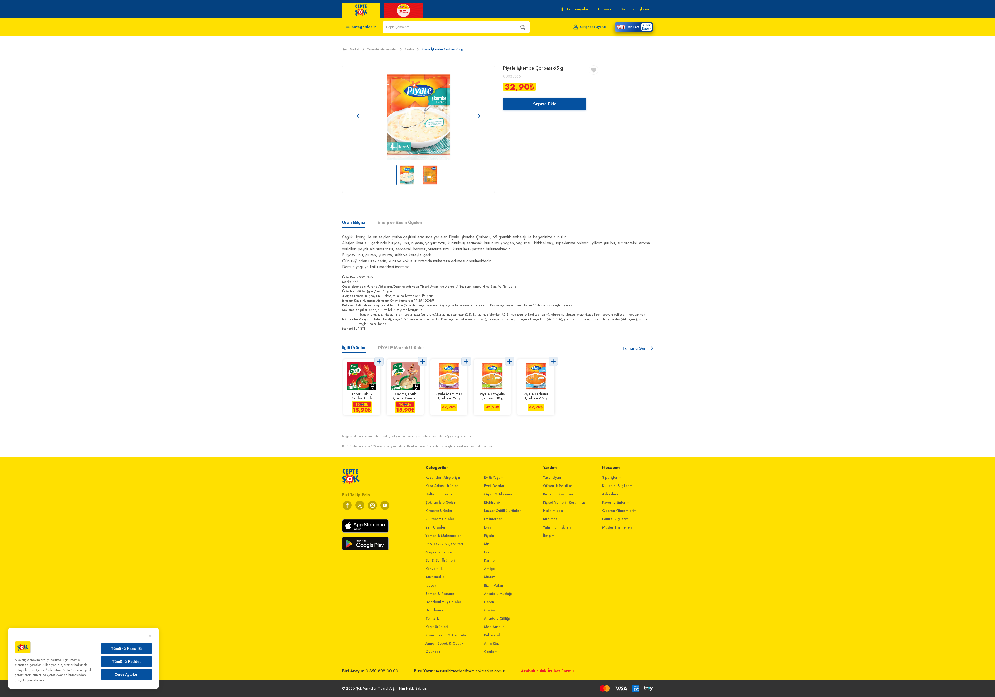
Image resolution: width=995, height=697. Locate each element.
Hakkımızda (553, 510)
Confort (490, 651)
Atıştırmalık (434, 577)
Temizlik (432, 618)
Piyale (489, 535)
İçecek (430, 585)
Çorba (409, 49)
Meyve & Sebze (438, 552)
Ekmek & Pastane (439, 593)
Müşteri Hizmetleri (617, 527)
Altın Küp (491, 643)
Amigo (489, 568)
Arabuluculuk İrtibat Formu (547, 671)
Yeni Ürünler (435, 527)
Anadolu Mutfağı (498, 593)
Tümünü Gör (634, 348)
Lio (486, 552)
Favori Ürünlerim (615, 502)
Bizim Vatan (493, 585)
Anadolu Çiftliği (497, 618)
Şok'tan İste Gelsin (440, 502)
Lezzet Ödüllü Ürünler (502, 510)
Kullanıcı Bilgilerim (617, 485)
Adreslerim (611, 494)
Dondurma (434, 610)
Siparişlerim (611, 477)
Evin (487, 527)
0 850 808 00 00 (382, 671)
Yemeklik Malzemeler (382, 49)
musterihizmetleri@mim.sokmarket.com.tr (470, 671)
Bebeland (492, 635)
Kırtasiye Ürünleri (439, 510)
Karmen (490, 560)
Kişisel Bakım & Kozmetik (445, 635)
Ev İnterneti (493, 519)
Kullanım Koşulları (558, 494)
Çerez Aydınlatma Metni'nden (57, 669)
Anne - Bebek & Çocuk (444, 643)
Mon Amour (494, 626)
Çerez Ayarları (126, 674)
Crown (489, 610)
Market (354, 49)
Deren (489, 601)
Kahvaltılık (434, 568)
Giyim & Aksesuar (499, 494)
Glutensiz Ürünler (439, 519)
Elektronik (492, 502)
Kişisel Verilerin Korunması (564, 502)
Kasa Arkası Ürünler (441, 485)
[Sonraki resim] (479, 115)
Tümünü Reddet (126, 661)
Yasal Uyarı (552, 477)
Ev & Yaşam (493, 477)
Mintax (489, 577)
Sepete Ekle (544, 104)
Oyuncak (432, 651)
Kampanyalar (577, 9)
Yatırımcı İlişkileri (557, 527)
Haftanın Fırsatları (440, 494)
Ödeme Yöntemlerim (619, 510)
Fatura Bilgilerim (615, 519)
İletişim (549, 535)
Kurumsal (550, 519)
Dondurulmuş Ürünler (443, 601)
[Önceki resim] (358, 115)
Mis (486, 543)
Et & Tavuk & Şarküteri (444, 543)
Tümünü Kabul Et (126, 648)
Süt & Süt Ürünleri (440, 560)
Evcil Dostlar (494, 485)
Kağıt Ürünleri (436, 626)
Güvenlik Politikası (558, 485)
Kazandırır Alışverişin (442, 477)
